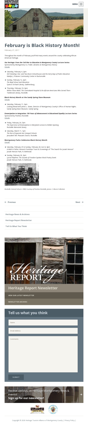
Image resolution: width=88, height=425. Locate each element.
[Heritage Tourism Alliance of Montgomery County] (12, 4)
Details (7, 67)
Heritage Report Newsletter (19, 220)
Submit (16, 377)
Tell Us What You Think (16, 226)
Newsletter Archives (17, 302)
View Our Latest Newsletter (21, 295)
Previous (11, 202)
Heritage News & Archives (18, 214)
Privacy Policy (70, 420)
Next (78, 202)
